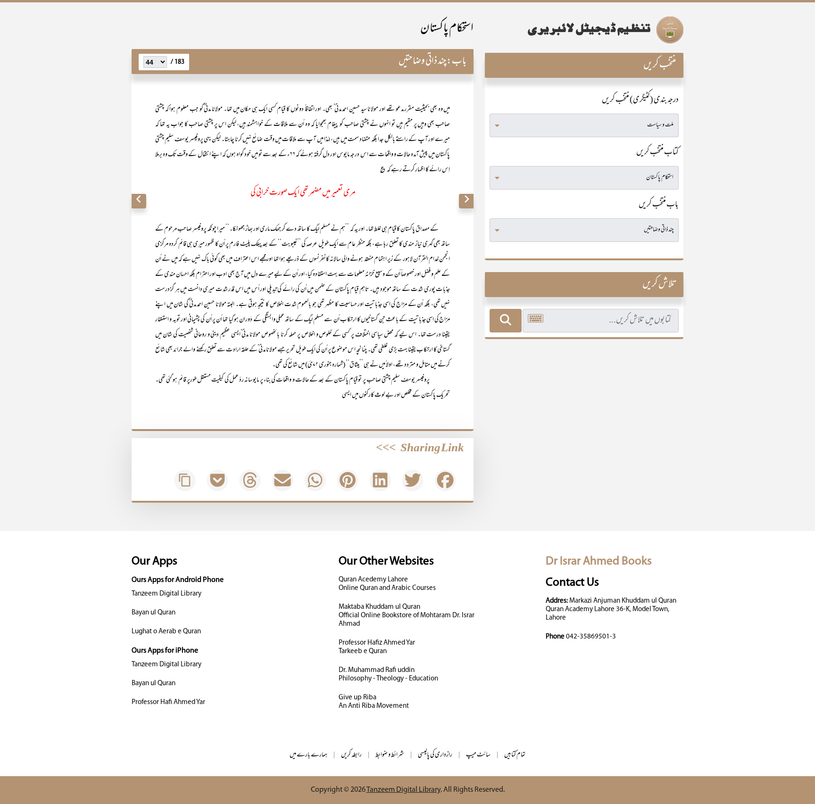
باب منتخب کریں (659, 205)
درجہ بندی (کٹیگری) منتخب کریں (640, 100)
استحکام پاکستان (447, 29)
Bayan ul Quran (153, 612)
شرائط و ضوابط (389, 755)
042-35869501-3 (591, 636)
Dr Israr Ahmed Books (599, 561)
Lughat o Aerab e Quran (166, 631)
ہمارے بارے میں (308, 755)
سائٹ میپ (478, 755)
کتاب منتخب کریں (657, 153)
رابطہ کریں (351, 755)
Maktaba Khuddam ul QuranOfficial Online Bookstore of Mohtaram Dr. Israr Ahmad (406, 616)
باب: (456, 61)
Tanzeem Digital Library (166, 593)
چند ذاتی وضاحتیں (423, 61)
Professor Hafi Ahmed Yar (168, 702)
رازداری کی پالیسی (435, 755)
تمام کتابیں (514, 755)
